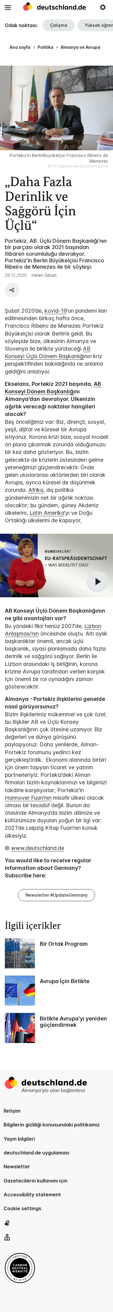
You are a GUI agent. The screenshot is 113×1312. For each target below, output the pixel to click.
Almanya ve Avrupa (80, 47)
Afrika (35, 490)
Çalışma (58, 25)
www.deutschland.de (37, 848)
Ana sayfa (20, 47)
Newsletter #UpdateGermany (57, 895)
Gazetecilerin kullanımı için (35, 1181)
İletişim (12, 1111)
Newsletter (17, 1167)
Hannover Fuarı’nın (28, 798)
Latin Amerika (47, 513)
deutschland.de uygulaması (36, 1153)
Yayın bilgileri (19, 1139)
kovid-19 (56, 311)
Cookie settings (22, 1208)
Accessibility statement (32, 1195)
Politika (45, 47)
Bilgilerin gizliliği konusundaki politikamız (52, 1125)
